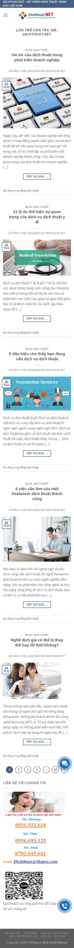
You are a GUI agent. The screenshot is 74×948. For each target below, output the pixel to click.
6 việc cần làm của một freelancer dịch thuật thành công (37, 494)
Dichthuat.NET (37, 34)
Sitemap (60, 936)
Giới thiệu (30, 933)
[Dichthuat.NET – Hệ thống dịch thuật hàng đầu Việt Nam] (37, 15)
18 (55, 769)
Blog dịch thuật (37, 50)
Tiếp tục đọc (37, 176)
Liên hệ (46, 936)
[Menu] (5, 15)
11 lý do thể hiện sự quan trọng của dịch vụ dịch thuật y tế (37, 217)
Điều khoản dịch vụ (23, 936)
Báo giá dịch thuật (54, 933)
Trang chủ (13, 933)
